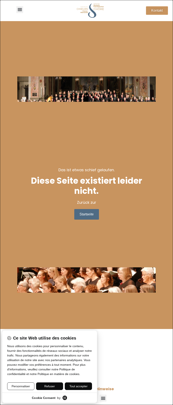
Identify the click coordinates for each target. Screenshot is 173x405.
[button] (19, 9)
